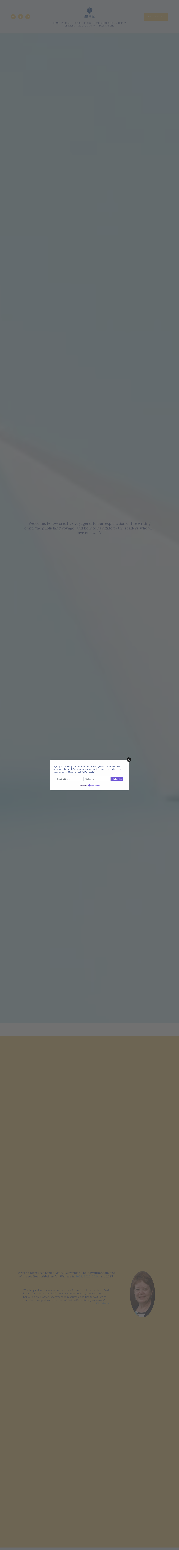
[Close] (129, 759)
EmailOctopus (95, 785)
